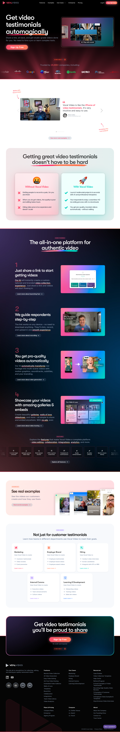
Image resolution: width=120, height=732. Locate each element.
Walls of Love (48, 686)
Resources (97, 670)
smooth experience (41, 330)
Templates (47, 688)
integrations (64, 442)
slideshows (20, 417)
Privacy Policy (98, 729)
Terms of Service (108, 729)
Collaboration (48, 694)
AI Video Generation (50, 676)
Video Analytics (49, 701)
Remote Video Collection (52, 673)
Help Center (97, 678)
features (45, 439)
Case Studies (97, 673)
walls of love (46, 414)
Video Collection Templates (102, 676)
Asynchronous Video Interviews (103, 701)
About (95, 707)
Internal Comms (74, 681)
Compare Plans (48, 710)
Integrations (48, 696)
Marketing (72, 673)
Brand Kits (47, 691)
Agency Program (49, 715)
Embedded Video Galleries (52, 683)
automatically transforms (33, 366)
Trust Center (97, 718)
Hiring (71, 678)
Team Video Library (50, 699)
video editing (38, 442)
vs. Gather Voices (74, 710)
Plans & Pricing (49, 707)
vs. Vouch (72, 715)
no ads (45, 420)
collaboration (51, 442)
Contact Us (97, 715)
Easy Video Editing (50, 678)
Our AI (18, 280)
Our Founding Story (99, 713)
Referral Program (99, 681)
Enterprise (47, 713)
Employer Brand (74, 676)
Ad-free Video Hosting (51, 681)
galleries (35, 414)
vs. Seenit (72, 713)
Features (47, 670)
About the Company (99, 710)
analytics (75, 442)
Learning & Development (76, 683)
